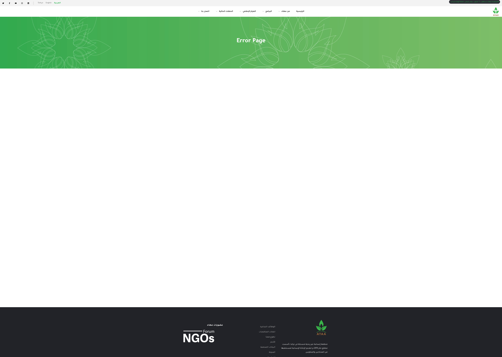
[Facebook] (9, 3)
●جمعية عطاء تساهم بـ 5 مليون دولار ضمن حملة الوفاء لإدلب (474, 2)
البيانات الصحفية (267, 347)
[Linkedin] (28, 3)
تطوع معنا (270, 337)
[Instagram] (21, 3)
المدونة (272, 352)
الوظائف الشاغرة (267, 327)
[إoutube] (15, 3)
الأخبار (272, 342)
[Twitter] (3, 3)
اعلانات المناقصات (267, 332)
